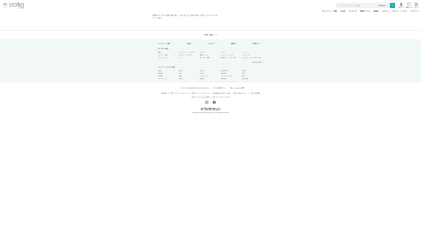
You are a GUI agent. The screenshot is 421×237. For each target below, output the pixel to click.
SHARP (160, 76)
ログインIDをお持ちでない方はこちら (195, 88)
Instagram (206, 102)
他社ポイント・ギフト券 (228, 57)
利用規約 (164, 93)
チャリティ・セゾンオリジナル (251, 57)
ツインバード (204, 76)
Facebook (214, 102)
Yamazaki (245, 78)
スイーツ (244, 52)
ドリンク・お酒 (162, 55)
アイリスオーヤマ (226, 76)
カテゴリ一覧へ (256, 62)
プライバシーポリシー (181, 93)
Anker (202, 71)
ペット (181, 57)
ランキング (353, 11)
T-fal (243, 73)
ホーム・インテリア (227, 55)
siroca (202, 73)
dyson (181, 71)
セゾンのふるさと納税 (202, 97)
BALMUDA (224, 71)
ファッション (246, 55)
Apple (160, 71)
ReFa (243, 71)
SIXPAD (160, 73)
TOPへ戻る (208, 35)
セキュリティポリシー (202, 93)
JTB (180, 73)
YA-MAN (223, 73)
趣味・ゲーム (204, 55)
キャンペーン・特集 (329, 11)
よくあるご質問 (238, 88)
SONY (181, 78)
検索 (392, 5)
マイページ (414, 11)
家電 (159, 52)
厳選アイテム (365, 11)
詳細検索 (381, 5)
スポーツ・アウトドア (185, 55)
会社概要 (257, 93)
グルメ (223, 52)
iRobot (202, 78)
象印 (180, 76)
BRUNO (223, 78)
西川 (243, 76)
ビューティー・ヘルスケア (187, 52)
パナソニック (162, 78)
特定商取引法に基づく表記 (221, 93)
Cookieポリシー (242, 93)
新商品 (376, 11)
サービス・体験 (204, 57)
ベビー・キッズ (162, 57)
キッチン (202, 52)
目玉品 (342, 11)
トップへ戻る (156, 18)
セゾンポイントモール (223, 97)
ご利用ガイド (256, 43)
